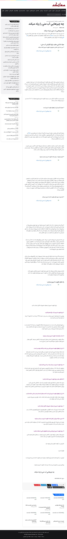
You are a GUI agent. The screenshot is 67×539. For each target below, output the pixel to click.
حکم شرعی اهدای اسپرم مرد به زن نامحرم (44, 508)
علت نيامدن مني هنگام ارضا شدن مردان (45, 522)
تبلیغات (39, 536)
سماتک (51, 35)
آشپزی (53, 10)
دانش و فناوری (32, 10)
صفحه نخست (63, 10)
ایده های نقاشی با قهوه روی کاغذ (12, 87)
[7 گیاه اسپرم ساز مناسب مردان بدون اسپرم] (30, 515)
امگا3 (29, 133)
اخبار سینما (46, 10)
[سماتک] (59, 5)
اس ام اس (41, 10)
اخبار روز (50, 10)
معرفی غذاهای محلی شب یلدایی (12, 45)
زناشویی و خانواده (58, 21)
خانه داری (37, 10)
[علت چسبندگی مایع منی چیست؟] (58, 500)
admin (62, 27)
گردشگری (6, 10)
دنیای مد (27, 10)
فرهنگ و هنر (16, 10)
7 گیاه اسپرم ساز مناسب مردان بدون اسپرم (30, 520)
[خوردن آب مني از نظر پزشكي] (58, 516)
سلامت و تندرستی (22, 10)
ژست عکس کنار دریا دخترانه (13, 59)
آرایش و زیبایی (57, 10)
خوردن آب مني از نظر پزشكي (58, 521)
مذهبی (3, 10)
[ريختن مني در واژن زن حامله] (30, 500)
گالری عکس (11, 10)
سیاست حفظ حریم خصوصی (28, 536)
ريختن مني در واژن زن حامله (31, 505)
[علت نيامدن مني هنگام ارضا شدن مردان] (44, 516)
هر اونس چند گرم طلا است (13, 31)
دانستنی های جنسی (50, 21)
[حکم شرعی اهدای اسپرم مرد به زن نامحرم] (44, 501)
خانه (63, 21)
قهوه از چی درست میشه (14, 74)
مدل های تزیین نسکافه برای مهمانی (12, 80)
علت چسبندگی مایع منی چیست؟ (59, 506)
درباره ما (35, 536)
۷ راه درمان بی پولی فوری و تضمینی (12, 28)
